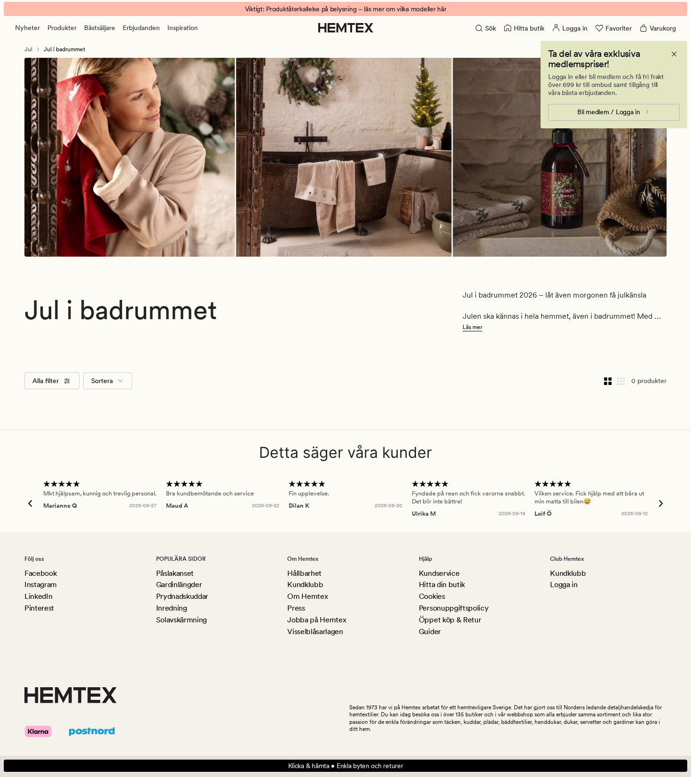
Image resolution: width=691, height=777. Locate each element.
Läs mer (472, 327)
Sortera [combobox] (102, 381)
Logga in (563, 584)
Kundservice (439, 573)
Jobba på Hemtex (316, 619)
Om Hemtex (307, 596)
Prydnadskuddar (182, 596)
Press (296, 608)
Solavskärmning (181, 619)
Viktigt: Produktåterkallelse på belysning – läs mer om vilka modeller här (346, 9)
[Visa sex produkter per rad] (621, 380)
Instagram (40, 584)
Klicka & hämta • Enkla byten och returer (345, 765)
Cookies (432, 596)
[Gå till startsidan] (345, 27)
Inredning (171, 608)
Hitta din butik (442, 584)
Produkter (62, 27)
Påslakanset (175, 573)
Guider (430, 631)
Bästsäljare (99, 27)
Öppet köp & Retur (450, 619)
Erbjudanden (141, 27)
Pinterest (39, 608)
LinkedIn (38, 596)
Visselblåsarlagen (315, 631)
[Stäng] (674, 54)
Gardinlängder (179, 584)
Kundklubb (305, 584)
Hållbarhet (304, 573)
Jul (28, 49)
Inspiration (182, 27)
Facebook (40, 573)
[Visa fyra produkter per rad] (608, 380)
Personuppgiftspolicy (454, 608)
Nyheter (27, 27)
